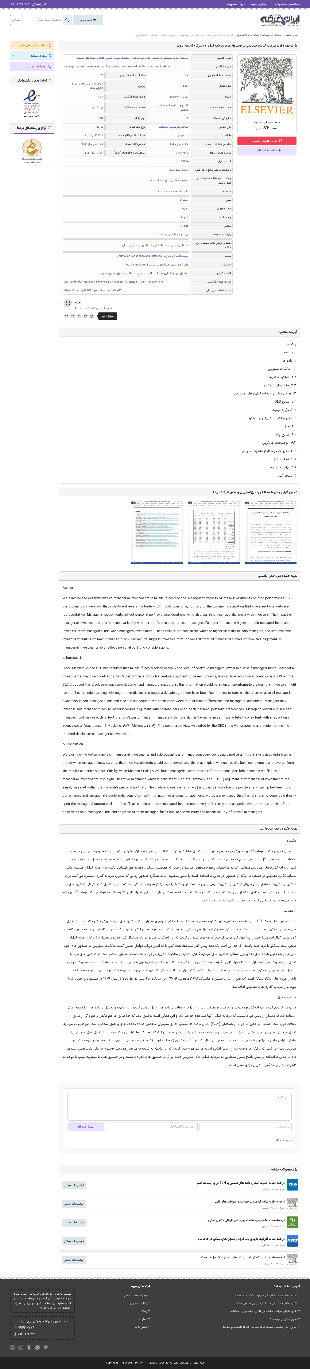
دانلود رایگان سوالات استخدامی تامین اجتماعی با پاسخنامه (263, 1311)
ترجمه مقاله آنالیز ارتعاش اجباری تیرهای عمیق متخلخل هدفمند (242, 1257)
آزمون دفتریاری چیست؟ (283, 1319)
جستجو (16, 20)
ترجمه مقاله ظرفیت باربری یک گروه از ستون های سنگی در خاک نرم (241, 1239)
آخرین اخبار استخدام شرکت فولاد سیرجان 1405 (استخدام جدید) (260, 1327)
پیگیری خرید (258, 4)
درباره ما (142, 1319)
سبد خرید (86, 20)
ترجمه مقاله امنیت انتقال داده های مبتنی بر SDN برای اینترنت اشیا (241, 1183)
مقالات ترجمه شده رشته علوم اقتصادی (259, 35)
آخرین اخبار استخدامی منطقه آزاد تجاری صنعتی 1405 (266, 1303)
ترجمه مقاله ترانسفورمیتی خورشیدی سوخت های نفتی (249, 1201)
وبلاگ (144, 1311)
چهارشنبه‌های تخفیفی (135, 1296)
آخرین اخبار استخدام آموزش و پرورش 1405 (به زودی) (266, 1296)
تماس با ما (141, 1327)
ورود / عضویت (236, 4)
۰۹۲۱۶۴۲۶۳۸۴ (26, 1334)
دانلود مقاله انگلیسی (265, 151)
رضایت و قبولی (138, 1303)
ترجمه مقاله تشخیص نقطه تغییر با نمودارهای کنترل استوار (246, 1220)
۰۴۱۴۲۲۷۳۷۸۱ (27, 1328)
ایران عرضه (291, 35)
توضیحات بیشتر (74, 1185)
